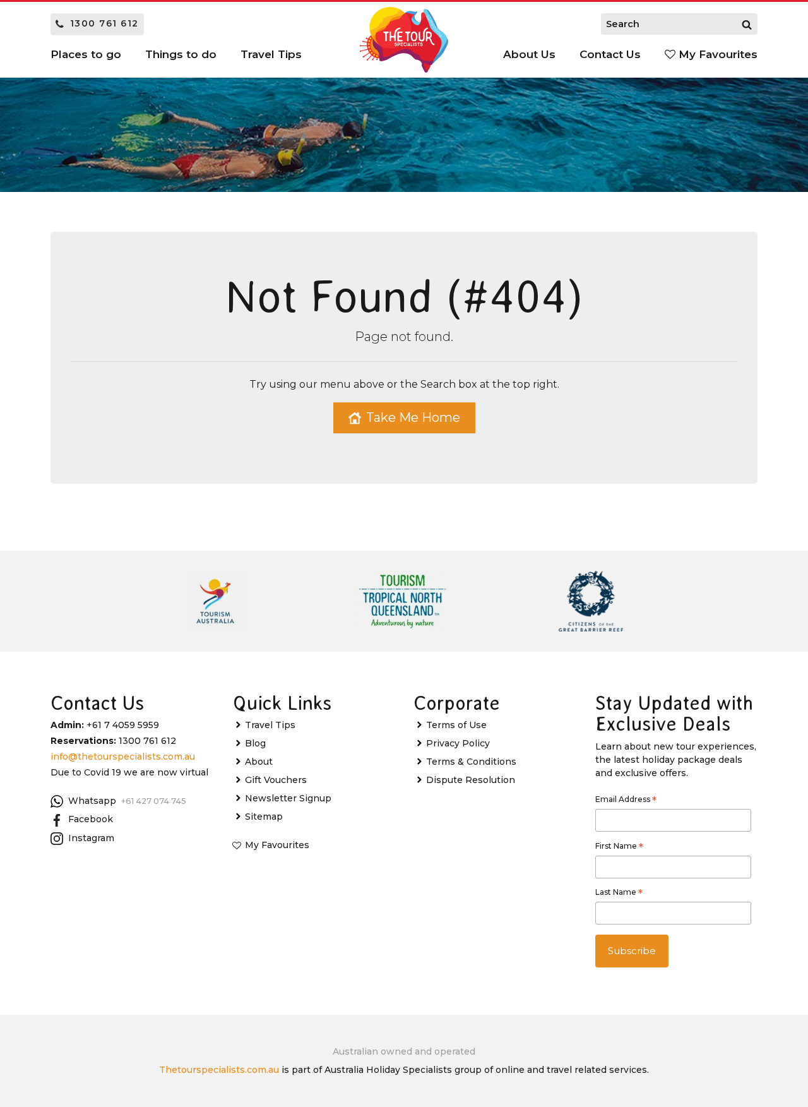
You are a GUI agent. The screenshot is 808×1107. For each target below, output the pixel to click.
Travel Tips (270, 725)
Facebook (90, 819)
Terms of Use (456, 725)
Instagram (91, 838)
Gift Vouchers (276, 780)
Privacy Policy (458, 743)
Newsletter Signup (288, 798)
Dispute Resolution (470, 780)
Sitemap (264, 816)
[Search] (747, 24)
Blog (255, 743)
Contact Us (610, 54)
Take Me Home (413, 417)
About (259, 761)
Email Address (625, 800)
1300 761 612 (104, 23)
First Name (619, 847)
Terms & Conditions (471, 761)
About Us (529, 54)
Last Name (619, 893)
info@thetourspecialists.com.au (122, 756)
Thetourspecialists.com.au (219, 1069)
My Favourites (716, 54)
